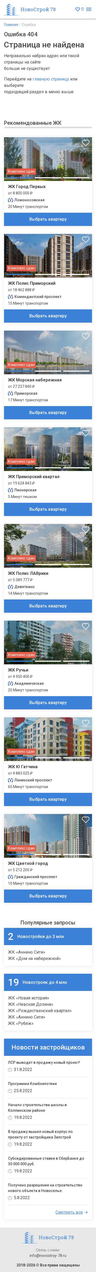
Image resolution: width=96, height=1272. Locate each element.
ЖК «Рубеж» (21, 1023)
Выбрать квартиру (48, 219)
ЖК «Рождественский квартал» (40, 1010)
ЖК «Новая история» (28, 997)
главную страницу (51, 79)
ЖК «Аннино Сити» (26, 952)
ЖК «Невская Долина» (30, 1004)
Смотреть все (69, 1212)
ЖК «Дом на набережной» (34, 958)
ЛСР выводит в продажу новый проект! (44, 1062)
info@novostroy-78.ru (48, 1255)
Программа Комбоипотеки (32, 1084)
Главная (11, 25)
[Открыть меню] (88, 9)
